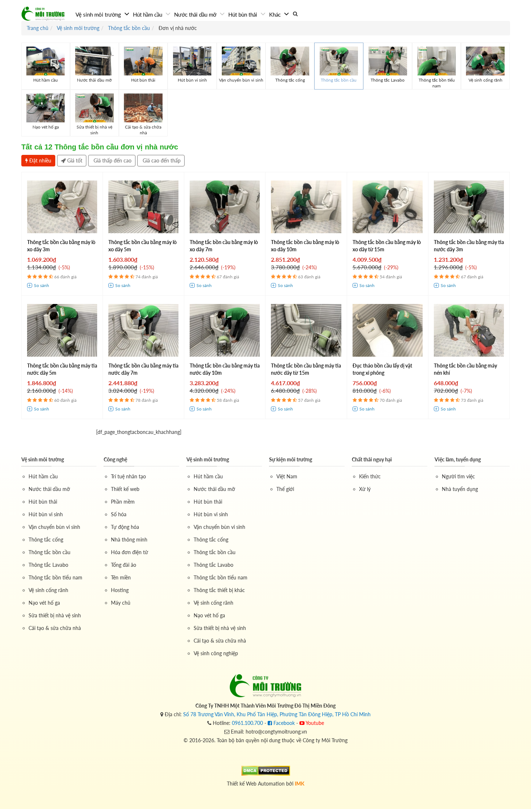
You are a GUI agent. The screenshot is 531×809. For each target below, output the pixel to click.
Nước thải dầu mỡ (196, 14)
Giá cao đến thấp (161, 160)
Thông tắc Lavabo (48, 565)
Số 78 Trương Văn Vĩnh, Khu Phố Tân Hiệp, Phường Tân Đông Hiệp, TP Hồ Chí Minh (277, 714)
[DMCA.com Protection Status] (265, 770)
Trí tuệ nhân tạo (128, 476)
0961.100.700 (247, 723)
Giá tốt (74, 160)
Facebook (283, 723)
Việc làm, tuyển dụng (458, 459)
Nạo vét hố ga (44, 603)
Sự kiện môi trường (290, 459)
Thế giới (285, 489)
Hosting (120, 590)
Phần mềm (123, 502)
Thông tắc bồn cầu (49, 552)
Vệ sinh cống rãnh (48, 590)
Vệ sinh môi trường (98, 14)
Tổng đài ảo (123, 565)
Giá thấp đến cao (111, 160)
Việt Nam (286, 476)
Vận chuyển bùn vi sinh (54, 527)
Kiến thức (370, 476)
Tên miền (121, 577)
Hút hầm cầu (148, 14)
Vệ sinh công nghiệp (216, 653)
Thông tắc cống (46, 539)
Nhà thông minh (129, 539)
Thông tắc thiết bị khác (219, 590)
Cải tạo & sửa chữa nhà (55, 628)
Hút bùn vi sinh (46, 514)
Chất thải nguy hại (372, 459)
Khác (275, 14)
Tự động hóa (125, 527)
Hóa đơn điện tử (129, 552)
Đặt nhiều (39, 160)
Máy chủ (120, 603)
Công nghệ (115, 459)
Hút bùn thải (243, 14)
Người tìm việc (458, 476)
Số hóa (118, 514)
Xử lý (365, 489)
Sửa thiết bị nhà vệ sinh (55, 615)
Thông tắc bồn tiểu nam (55, 577)
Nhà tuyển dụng (460, 489)
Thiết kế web (125, 489)
